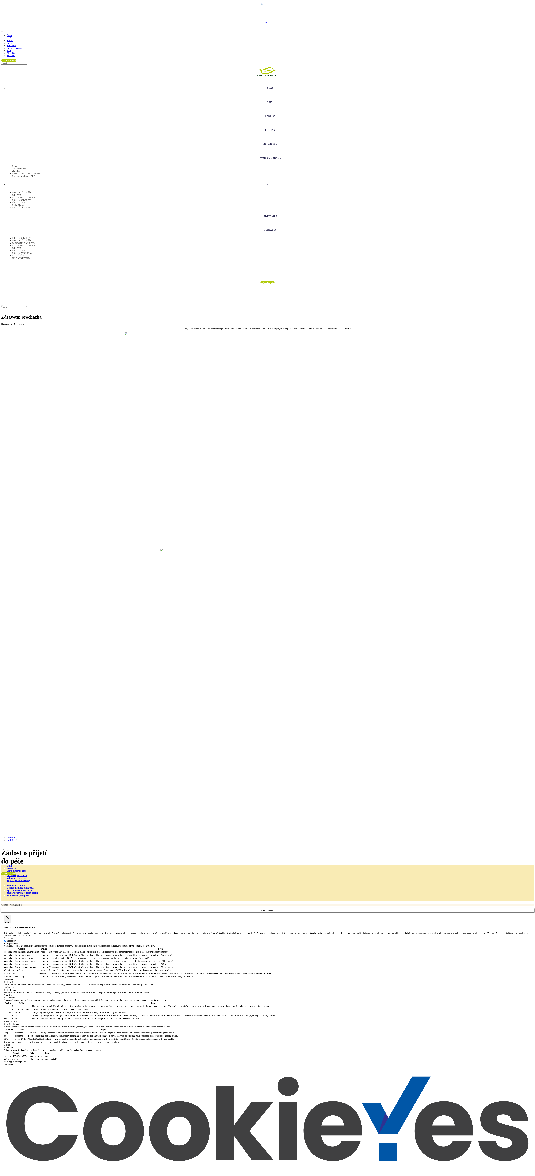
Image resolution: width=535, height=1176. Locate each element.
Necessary (11, 941)
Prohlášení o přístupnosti (18, 895)
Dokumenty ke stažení (17, 875)
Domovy (10, 43)
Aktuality (11, 53)
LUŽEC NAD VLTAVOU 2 (25, 245)
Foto (9, 50)
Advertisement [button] (10, 1021)
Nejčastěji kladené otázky (18, 880)
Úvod (9, 35)
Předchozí (11, 837)
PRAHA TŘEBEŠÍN (21, 192)
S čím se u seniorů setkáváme (20, 888)
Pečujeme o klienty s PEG (23, 176)
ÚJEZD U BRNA (20, 203)
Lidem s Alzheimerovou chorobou (19, 168)
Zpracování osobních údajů (19, 890)
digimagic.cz (16, 905)
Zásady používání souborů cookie (22, 893)
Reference (11, 45)
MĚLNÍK (16, 195)
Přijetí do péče (8, 874)
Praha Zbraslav (18, 205)
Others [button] (7, 1045)
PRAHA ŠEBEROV (21, 200)
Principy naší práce (16, 885)
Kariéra (10, 40)
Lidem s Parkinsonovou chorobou (27, 174)
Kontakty (11, 55)
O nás (9, 38)
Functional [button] (8, 979)
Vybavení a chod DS (16, 878)
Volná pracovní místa (16, 871)
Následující (12, 840)
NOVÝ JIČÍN (18, 256)
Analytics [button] (8, 995)
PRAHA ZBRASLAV (22, 253)
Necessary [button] (8, 938)
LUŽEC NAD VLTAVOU (24, 197)
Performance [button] (9, 987)
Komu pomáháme (14, 48)
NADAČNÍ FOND (21, 208)
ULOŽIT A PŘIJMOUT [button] (15, 1062)
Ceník (9, 866)
